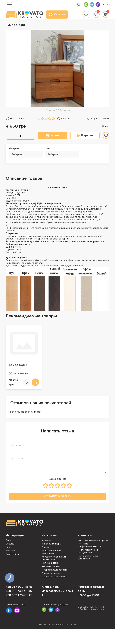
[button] (46, 110)
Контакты (11, 550)
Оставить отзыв (57, 496)
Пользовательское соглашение (88, 557)
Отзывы (10, 543)
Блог (8, 547)
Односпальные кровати (54, 576)
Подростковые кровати (54, 569)
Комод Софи (18, 365)
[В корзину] (35, 382)
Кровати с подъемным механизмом (54, 558)
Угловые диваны (51, 566)
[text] (46, 485)
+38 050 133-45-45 (19, 591)
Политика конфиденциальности (89, 545)
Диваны (46, 547)
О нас (9, 540)
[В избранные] (106, 135)
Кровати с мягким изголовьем (51, 552)
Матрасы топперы (51, 543)
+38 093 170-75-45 (19, 595)
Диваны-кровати (51, 573)
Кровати (46, 540)
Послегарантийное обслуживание (88, 551)
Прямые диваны (50, 562)
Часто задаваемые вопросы (93, 540)
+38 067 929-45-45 (19, 587)
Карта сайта (12, 554)
